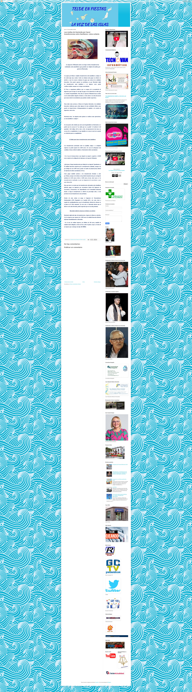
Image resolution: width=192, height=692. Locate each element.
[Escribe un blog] (92, 239)
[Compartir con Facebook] (95, 239)
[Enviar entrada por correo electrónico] (88, 239)
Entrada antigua (97, 281)
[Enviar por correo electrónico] (90, 239)
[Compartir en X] (93, 239)
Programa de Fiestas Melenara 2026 (120, 464)
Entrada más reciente (68, 281)
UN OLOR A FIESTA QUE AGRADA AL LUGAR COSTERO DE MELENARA (120, 495)
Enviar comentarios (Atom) (75, 284)
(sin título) (115, 487)
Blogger (109, 682)
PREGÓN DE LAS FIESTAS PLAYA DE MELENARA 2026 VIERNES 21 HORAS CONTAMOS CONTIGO (120, 473)
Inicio (83, 281)
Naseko (97, 682)
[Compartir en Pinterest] (96, 239)
